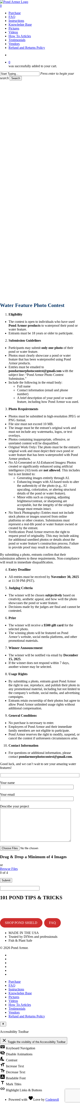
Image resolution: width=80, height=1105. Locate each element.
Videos (13, 1001)
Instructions (16, 989)
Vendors (14, 1012)
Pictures (14, 997)
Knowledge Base (20, 993)
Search (15, 78)
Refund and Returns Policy (27, 1016)
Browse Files (9, 869)
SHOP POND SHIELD (21, 923)
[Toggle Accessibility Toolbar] (3, 1024)
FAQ (52, 923)
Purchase (15, 981)
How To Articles (20, 1005)
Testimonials (17, 1008)
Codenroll (52, 1099)
